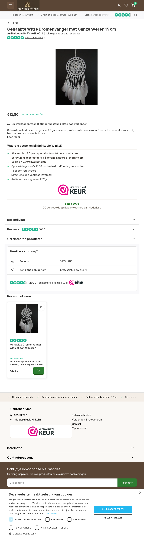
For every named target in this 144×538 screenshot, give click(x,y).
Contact (76, 423)
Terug (14, 22)
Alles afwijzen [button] (113, 517)
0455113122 (66, 261)
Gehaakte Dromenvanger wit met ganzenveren (25, 346)
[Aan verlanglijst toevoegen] (41, 307)
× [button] (140, 492)
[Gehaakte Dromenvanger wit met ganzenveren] (27, 318)
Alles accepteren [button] (113, 509)
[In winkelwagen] (38, 371)
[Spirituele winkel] (28, 5)
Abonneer (127, 482)
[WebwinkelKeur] (72, 189)
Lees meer (13, 136)
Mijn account (79, 428)
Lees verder (51, 513)
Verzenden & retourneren (87, 419)
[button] (49, 533)
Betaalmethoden (81, 415)
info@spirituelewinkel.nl (73, 269)
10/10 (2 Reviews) (34, 37)
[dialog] (72, 513)
